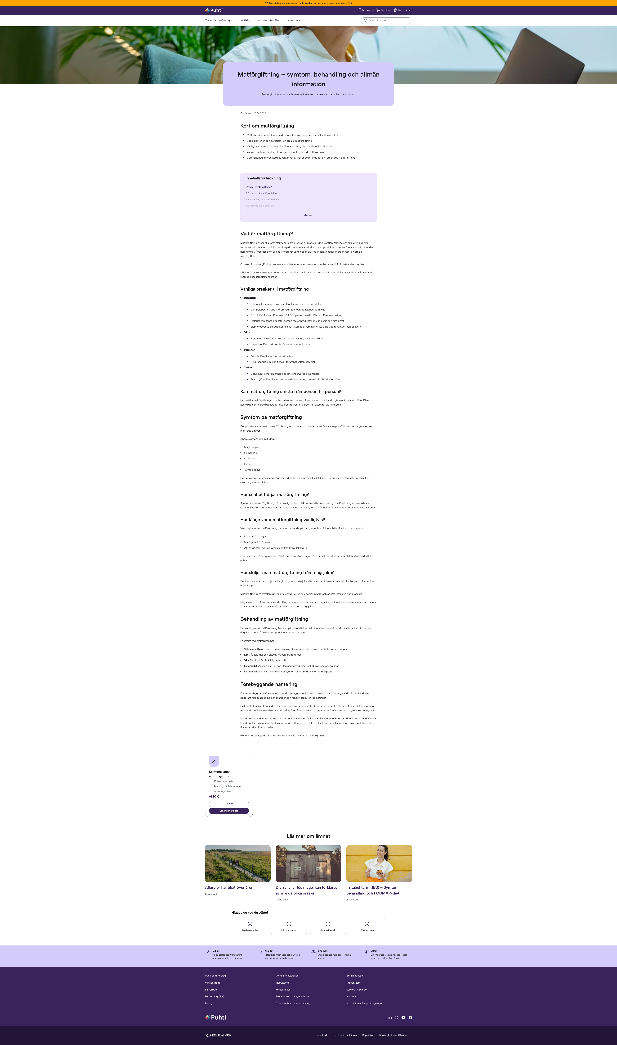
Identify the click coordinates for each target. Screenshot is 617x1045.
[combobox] (386, 20)
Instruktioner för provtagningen (364, 1003)
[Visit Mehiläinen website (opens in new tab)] (218, 1035)
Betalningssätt (354, 975)
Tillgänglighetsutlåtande (393, 1035)
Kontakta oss (283, 989)
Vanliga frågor (213, 982)
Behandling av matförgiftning (264, 199)
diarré (295, 426)
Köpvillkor (368, 1035)
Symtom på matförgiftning (262, 193)
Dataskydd (322, 1035)
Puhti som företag (215, 975)
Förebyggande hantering (261, 205)
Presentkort (353, 982)
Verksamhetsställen (287, 975)
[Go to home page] (215, 1016)
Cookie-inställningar (345, 1035)
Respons (351, 996)
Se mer (229, 803)
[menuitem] (221, 20)
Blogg (208, 1003)
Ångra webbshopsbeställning (293, 1003)
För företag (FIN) (214, 996)
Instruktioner (283, 982)
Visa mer (308, 215)
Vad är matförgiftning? (259, 187)
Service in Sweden (357, 989)
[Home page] (214, 10)
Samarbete (211, 989)
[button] (229, 811)
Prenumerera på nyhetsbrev (292, 996)
